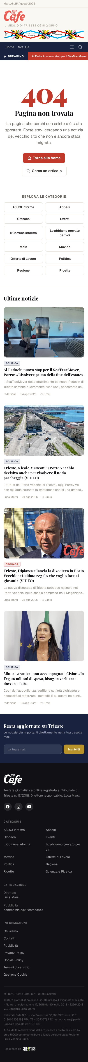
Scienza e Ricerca (59, 871)
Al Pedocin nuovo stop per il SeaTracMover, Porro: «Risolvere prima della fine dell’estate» (43, 372)
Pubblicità (11, 946)
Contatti (9, 938)
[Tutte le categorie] (71, 47)
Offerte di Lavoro (23, 259)
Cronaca (23, 219)
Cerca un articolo (47, 170)
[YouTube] (29, 807)
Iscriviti (74, 749)
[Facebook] (8, 807)
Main (23, 247)
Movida (64, 247)
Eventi (64, 219)
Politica (65, 259)
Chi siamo (11, 931)
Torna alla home (46, 158)
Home (9, 47)
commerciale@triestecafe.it (23, 910)
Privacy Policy (14, 953)
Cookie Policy (13, 960)
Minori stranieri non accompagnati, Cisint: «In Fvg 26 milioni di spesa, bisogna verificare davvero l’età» (44, 678)
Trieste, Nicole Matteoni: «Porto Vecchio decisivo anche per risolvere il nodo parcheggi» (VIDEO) (39, 473)
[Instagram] (18, 807)
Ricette (64, 270)
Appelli (64, 207)
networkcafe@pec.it (67, 1019)
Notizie (23, 47)
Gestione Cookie (15, 974)
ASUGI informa (23, 207)
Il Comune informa (23, 233)
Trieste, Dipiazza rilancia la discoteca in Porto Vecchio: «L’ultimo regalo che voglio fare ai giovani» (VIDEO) (44, 575)
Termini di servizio (16, 967)
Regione (23, 270)
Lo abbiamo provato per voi (65, 233)
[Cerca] (80, 47)
